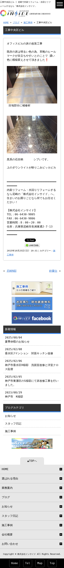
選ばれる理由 (10, 478)
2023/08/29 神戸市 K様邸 (14, 394)
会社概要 (7, 534)
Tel (27, 563)
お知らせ (10, 416)
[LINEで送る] (32, 245)
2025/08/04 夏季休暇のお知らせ (17, 339)
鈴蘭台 (53, 270)
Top (52, 563)
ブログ (16, 22)
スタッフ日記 (13, 423)
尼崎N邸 (12, 270)
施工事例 (28, 22)
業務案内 (7, 487)
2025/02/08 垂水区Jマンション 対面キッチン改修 (29, 351)
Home (14, 563)
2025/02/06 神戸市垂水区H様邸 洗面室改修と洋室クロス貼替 (32, 365)
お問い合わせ (10, 543)
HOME (6, 22)
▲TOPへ (32, 460)
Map (39, 563)
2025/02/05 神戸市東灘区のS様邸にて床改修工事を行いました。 (32, 380)
